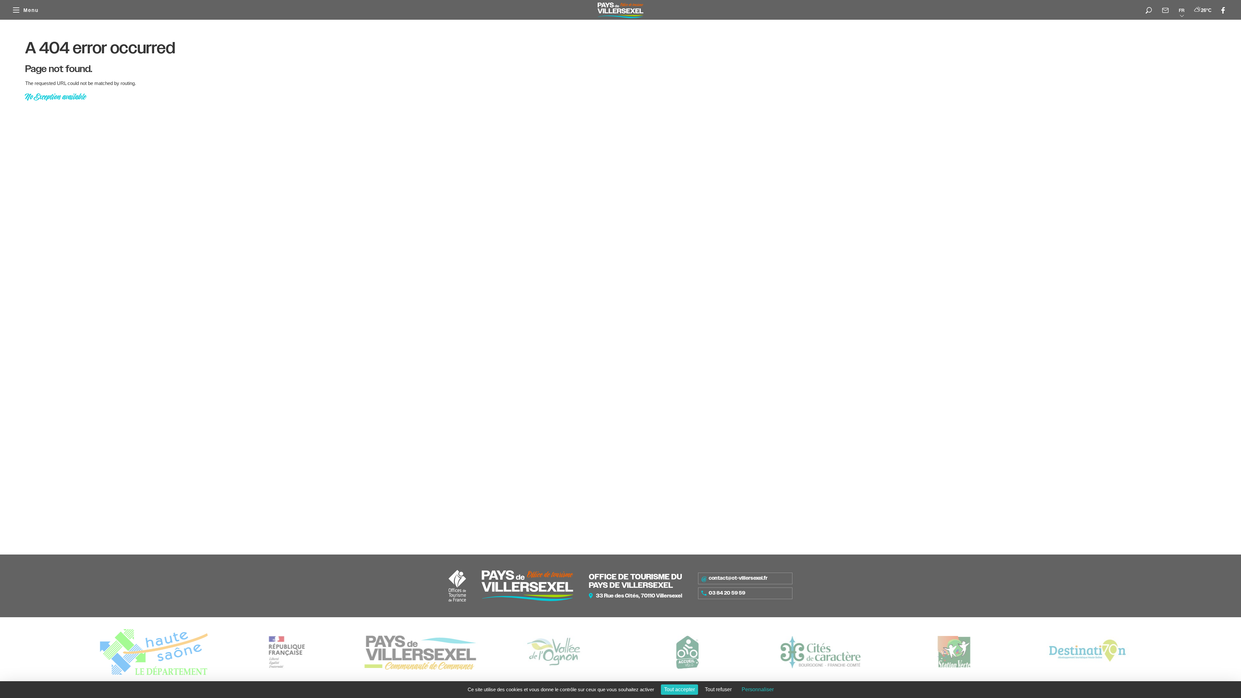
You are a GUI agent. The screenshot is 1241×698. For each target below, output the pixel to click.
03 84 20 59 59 (727, 593)
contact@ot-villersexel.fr (738, 578)
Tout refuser (718, 689)
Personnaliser (758, 689)
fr (1181, 10)
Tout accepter (679, 689)
